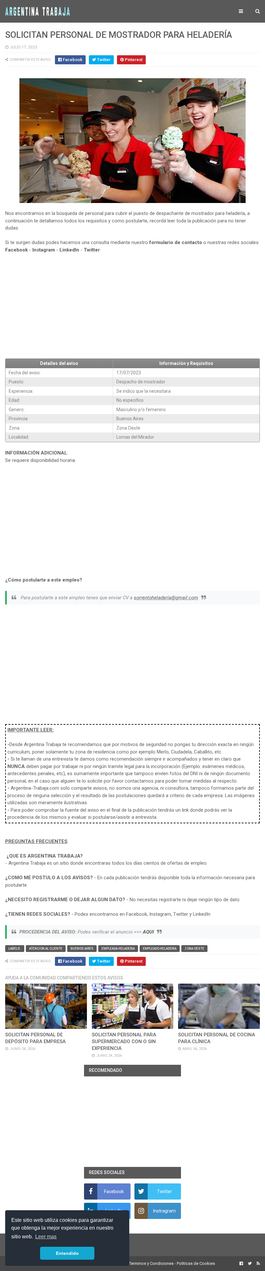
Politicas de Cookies (196, 1263)
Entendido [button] (67, 1253)
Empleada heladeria (118, 948)
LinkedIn (69, 250)
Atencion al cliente (45, 948)
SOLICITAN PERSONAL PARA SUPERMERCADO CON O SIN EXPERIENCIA (124, 1041)
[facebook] (241, 1263)
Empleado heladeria (159, 948)
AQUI (148, 932)
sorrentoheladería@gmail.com (166, 598)
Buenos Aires (81, 948)
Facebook (16, 250)
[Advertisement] (132, 306)
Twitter (92, 250)
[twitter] (249, 1263)
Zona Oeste (194, 948)
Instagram (43, 250)
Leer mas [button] (46, 1236)
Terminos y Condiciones (151, 1263)
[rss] (257, 1263)
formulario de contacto (175, 242)
